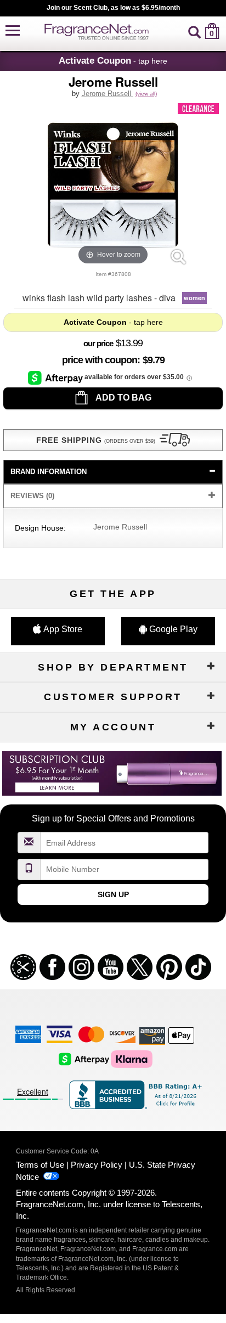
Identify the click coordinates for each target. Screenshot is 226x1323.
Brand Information (48, 472)
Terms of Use (40, 1164)
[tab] (113, 472)
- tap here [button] (113, 60)
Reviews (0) (32, 496)
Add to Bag (122, 397)
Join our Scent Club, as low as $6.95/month (113, 8)
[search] (194, 31)
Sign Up (113, 894)
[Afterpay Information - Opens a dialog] (56, 377)
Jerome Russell (107, 93)
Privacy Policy (96, 1164)
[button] (12, 31)
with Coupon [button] (99, 359)
